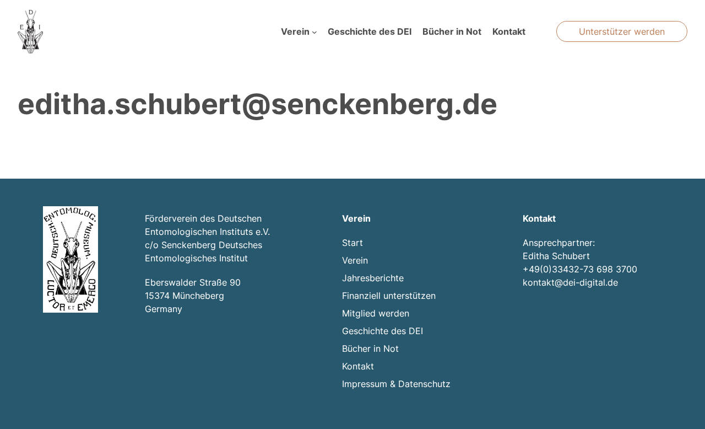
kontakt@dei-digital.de (570, 282)
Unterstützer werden (622, 31)
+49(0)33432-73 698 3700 (580, 269)
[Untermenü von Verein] (314, 32)
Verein (295, 31)
